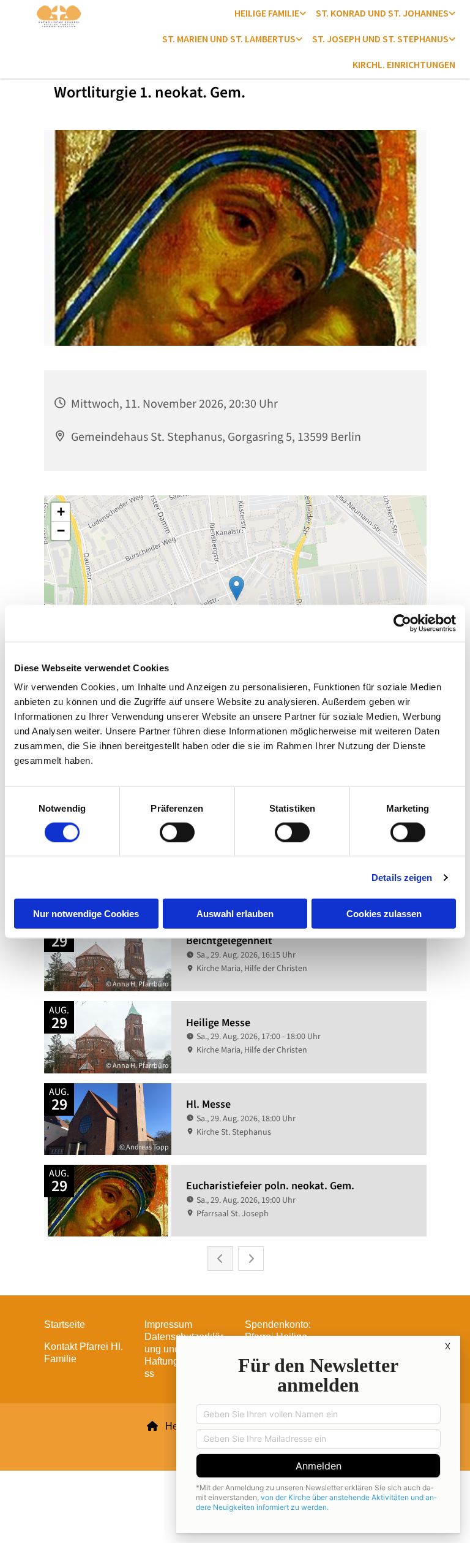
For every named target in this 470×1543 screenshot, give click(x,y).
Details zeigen (401, 877)
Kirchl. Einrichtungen (403, 64)
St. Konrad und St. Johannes (382, 13)
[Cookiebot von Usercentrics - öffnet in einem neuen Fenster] (402, 623)
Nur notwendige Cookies (86, 914)
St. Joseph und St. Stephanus (380, 38)
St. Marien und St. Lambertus (229, 38)
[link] (270, 13)
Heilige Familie (266, 13)
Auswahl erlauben (235, 914)
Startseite (64, 1324)
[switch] (177, 832)
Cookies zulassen (384, 914)
